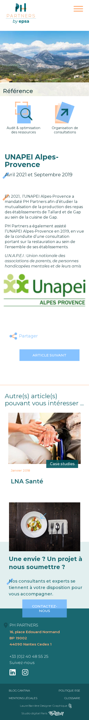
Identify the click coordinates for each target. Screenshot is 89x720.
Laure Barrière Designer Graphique (43, 705)
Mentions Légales (23, 698)
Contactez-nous (44, 608)
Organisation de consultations (65, 130)
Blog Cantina (19, 690)
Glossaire (72, 698)
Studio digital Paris (34, 713)
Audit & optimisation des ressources (23, 130)
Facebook (45, 336)
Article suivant (49, 355)
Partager (28, 336)
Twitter (56, 336)
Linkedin (67, 336)
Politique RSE (69, 690)
